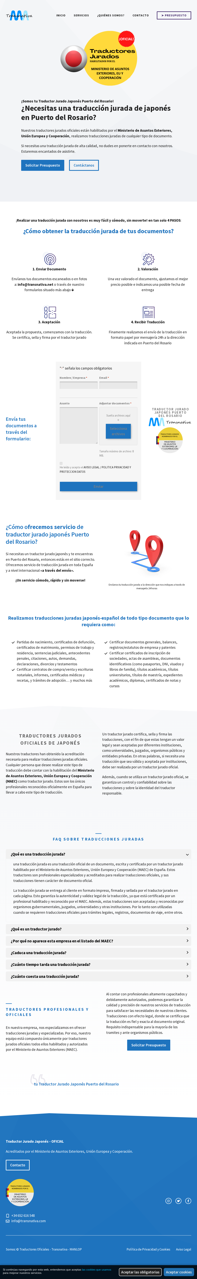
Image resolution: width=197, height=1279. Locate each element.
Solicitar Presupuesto (42, 165)
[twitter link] (178, 1201)
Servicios (81, 15)
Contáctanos (84, 165)
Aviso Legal (183, 1249)
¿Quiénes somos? (110, 15)
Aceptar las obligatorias (140, 1272)
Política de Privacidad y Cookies (148, 1249)
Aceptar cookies (179, 1272)
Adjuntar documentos (115, 403)
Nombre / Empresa (73, 378)
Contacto (141, 15)
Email (104, 378)
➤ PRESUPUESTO (174, 15)
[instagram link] (168, 1201)
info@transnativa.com (28, 1221)
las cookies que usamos (96, 1269)
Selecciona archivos (118, 431)
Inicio (61, 15)
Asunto (65, 403)
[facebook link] (188, 1201)
